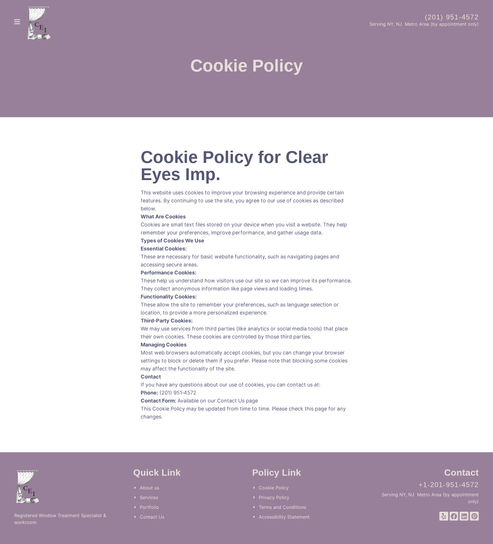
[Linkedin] (464, 516)
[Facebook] (454, 516)
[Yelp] (443, 516)
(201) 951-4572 (452, 17)
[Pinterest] (474, 516)
